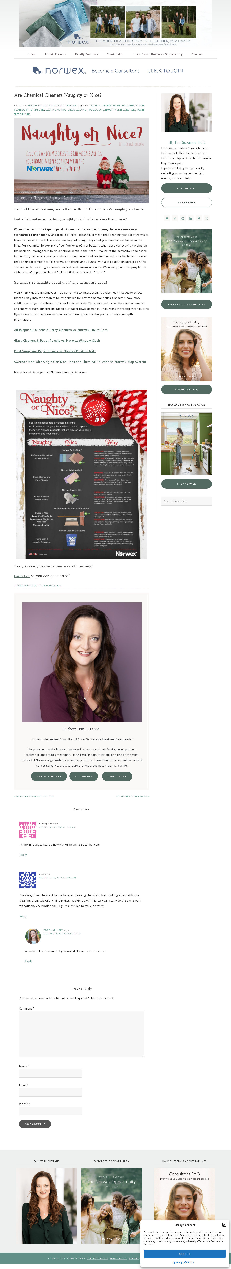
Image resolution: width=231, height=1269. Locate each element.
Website (24, 1104)
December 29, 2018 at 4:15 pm (63, 934)
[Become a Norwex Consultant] (186, 261)
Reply (23, 855)
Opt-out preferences (183, 1262)
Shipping (134, 1258)
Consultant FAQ (186, 389)
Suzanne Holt (53, 930)
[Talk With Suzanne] (46, 1206)
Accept (185, 1254)
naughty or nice (115, 109)
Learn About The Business (186, 304)
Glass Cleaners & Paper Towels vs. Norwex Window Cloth (57, 340)
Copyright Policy (97, 1258)
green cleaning (77, 109)
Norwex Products (39, 105)
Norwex (131, 109)
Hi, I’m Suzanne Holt (186, 142)
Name (24, 1066)
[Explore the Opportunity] (111, 1206)
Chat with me (186, 188)
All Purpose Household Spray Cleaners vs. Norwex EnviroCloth (61, 330)
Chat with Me (117, 776)
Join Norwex (84, 776)
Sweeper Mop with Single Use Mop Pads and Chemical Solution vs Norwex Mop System (80, 362)
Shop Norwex (186, 484)
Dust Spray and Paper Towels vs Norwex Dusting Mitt (55, 351)
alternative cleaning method (109, 105)
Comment (26, 1008)
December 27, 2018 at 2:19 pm (57, 827)
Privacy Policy (118, 1258)
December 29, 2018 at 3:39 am (57, 878)
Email (24, 1085)
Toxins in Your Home (63, 105)
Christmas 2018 (35, 109)
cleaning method (55, 109)
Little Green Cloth (115, 23)
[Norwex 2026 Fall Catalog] (186, 474)
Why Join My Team (49, 776)
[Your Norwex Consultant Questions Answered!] (184, 1206)
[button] (224, 1225)
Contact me (22, 576)
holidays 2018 (96, 109)
